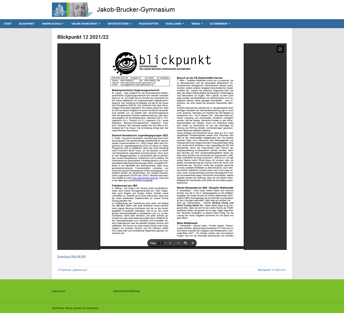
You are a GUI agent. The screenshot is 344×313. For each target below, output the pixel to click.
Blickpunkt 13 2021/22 (271, 270)
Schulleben (173, 23)
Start (8, 23)
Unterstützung (118, 23)
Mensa (196, 23)
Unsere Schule (51, 23)
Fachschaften (148, 23)
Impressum (58, 291)
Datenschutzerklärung (126, 291)
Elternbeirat (219, 23)
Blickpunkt (26, 23)
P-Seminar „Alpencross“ (73, 270)
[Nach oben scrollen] (337, 306)
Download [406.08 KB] (71, 256)
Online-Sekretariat (84, 23)
